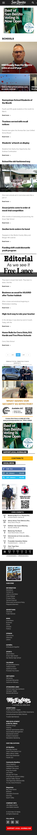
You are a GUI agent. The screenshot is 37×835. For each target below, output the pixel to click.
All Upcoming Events (12, 664)
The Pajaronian (11, 781)
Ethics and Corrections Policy (15, 602)
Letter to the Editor (12, 594)
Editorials (9, 637)
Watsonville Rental (12, 693)
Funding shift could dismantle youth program (16, 249)
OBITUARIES (10, 676)
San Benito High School (13, 658)
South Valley (10, 798)
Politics (8, 629)
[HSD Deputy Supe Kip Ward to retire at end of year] (18, 58)
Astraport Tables (11, 691)
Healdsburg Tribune (12, 766)
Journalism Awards (12, 807)
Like (23, 469)
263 (13, 355)
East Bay (9, 795)
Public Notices (10, 614)
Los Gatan (9, 772)
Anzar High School (12, 656)
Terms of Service (11, 600)
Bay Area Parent (11, 789)
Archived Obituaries (12, 680)
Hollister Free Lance (12, 768)
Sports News (10, 654)
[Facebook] (8, 822)
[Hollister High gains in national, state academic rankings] (15, 85)
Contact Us (9, 592)
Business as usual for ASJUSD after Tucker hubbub (16, 294)
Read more (5, 115)
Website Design (11, 725)
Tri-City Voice (10, 783)
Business (9, 622)
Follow (21, 473)
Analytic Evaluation (12, 736)
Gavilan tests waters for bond (16, 229)
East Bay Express (11, 749)
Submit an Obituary (12, 682)
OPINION (9, 633)
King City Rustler (11, 770)
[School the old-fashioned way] (18, 178)
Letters (8, 639)
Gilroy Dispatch (11, 764)
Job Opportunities (12, 805)
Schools (8, 627)
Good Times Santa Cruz (13, 751)
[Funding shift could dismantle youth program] (18, 265)
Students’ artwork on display (15, 143)
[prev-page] (8, 354)
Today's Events (11, 666)
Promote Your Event (12, 671)
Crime (8, 624)
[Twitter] (17, 822)
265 (24, 355)
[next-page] (28, 354)
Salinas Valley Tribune (13, 778)
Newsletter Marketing (13, 738)
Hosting (8, 727)
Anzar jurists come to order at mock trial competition (16, 209)
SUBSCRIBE (10, 583)
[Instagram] (12, 822)
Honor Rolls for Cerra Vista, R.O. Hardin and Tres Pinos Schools (17, 334)
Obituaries (9, 678)
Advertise (9, 612)
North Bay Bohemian (12, 755)
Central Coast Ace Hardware (15, 689)
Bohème (8, 791)
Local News (9, 620)
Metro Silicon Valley (12, 753)
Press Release (10, 596)
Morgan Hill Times (12, 774)
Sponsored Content (12, 734)
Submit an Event (11, 669)
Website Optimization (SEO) (15, 729)
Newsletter (9, 590)
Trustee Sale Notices (12, 717)
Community (10, 635)
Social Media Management (14, 732)
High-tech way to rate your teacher (18, 314)
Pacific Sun (9, 757)
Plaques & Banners (12, 604)
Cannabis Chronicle (12, 793)
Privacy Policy (10, 598)
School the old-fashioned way (16, 161)
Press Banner (10, 776)
